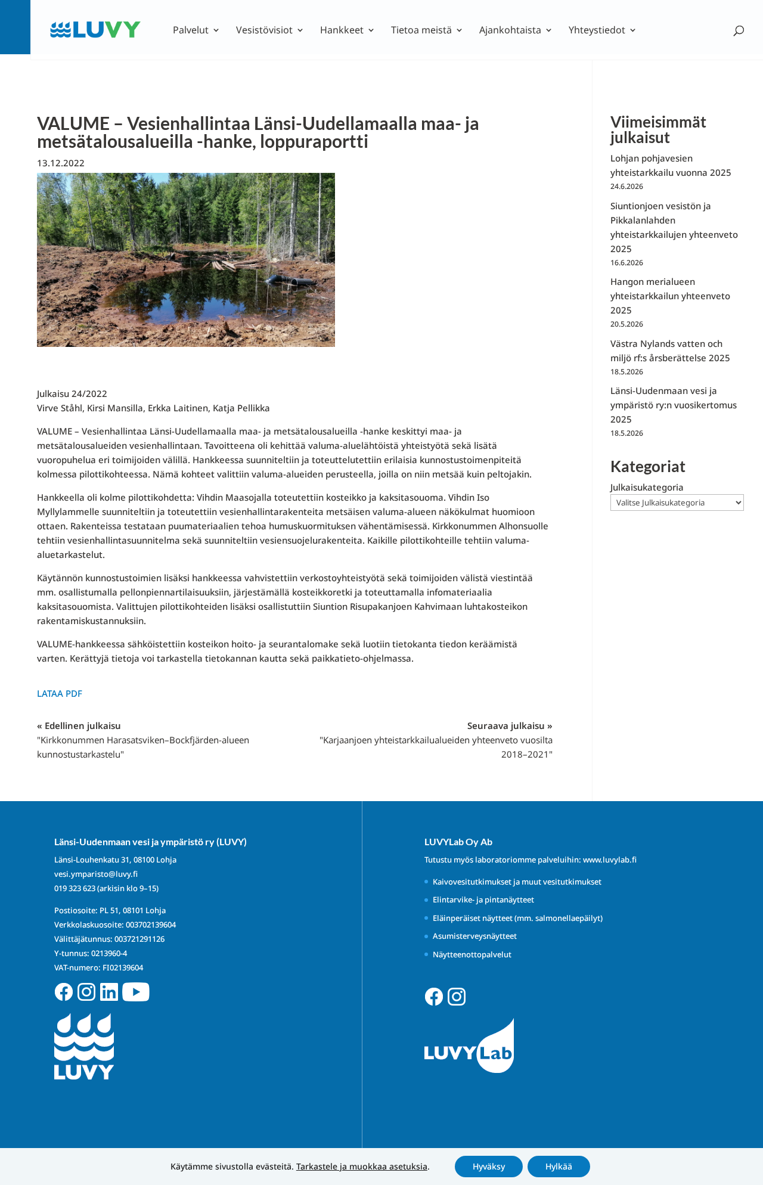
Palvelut (191, 31)
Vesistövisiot (264, 31)
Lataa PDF (59, 693)
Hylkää (558, 1166)
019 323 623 (74, 888)
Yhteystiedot (597, 31)
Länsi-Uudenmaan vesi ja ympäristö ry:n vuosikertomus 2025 (673, 404)
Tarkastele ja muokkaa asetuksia (361, 1166)
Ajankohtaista (510, 31)
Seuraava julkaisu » (436, 739)
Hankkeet (342, 31)
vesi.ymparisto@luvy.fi (96, 873)
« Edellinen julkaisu (143, 739)
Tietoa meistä (421, 31)
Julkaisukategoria (647, 487)
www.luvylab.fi (610, 859)
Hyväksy (489, 1166)
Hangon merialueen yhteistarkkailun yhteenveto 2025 (670, 295)
